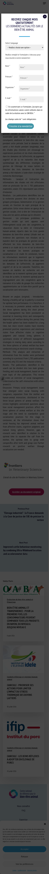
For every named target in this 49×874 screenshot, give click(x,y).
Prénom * (9, 76)
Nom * (7, 65)
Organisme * (10, 87)
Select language (11, 43)
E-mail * (8, 98)
